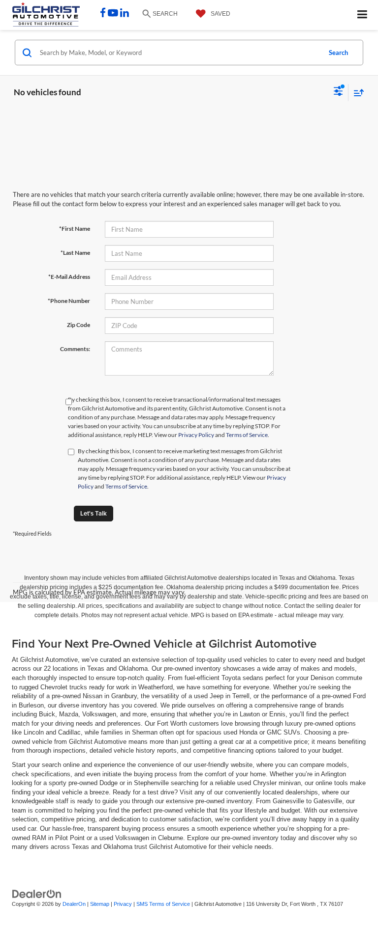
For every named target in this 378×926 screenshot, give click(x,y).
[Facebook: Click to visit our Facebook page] (103, 14)
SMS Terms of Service (163, 904)
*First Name (74, 228)
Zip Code (78, 324)
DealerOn (74, 904)
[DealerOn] (37, 893)
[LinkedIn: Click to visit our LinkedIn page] (124, 14)
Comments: (75, 349)
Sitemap (99, 904)
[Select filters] (338, 92)
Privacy (123, 904)
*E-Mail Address (69, 276)
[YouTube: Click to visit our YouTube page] (113, 14)
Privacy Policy (196, 434)
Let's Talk (93, 513)
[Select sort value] (356, 92)
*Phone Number (69, 300)
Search (338, 52)
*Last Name (75, 252)
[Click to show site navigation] (362, 15)
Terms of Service (247, 434)
